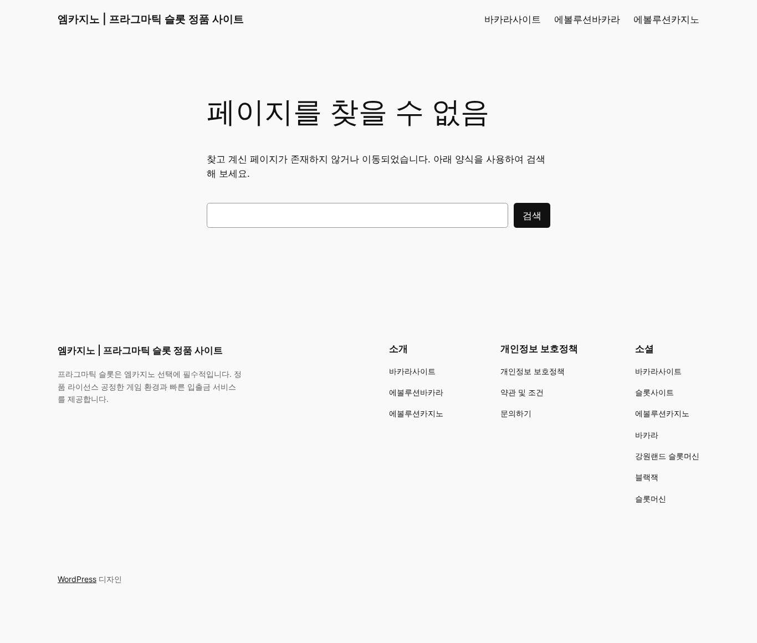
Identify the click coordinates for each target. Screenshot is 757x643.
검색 (532, 215)
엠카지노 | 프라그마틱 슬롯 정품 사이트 (151, 18)
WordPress (77, 579)
